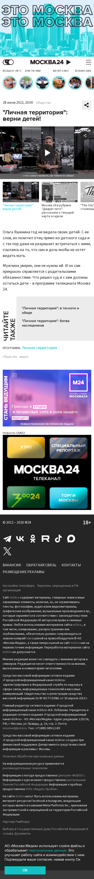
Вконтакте (20, 538)
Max (71, 538)
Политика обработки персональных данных (33, 756)
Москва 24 (47, 62)
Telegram (7, 538)
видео (24, 356)
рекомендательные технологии (25, 768)
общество (10, 356)
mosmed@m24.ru (15, 728)
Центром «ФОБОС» (71, 775)
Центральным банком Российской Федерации (44, 782)
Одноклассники (32, 538)
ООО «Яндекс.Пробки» (41, 789)
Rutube (45, 538)
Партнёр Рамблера (16, 822)
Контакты (71, 565)
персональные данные (47, 850)
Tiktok (58, 538)
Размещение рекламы (23, 571)
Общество (43, 103)
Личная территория (39, 348)
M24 (28, 522)
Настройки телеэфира (18, 586)
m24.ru (14, 597)
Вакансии (12, 565)
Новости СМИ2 (14, 433)
